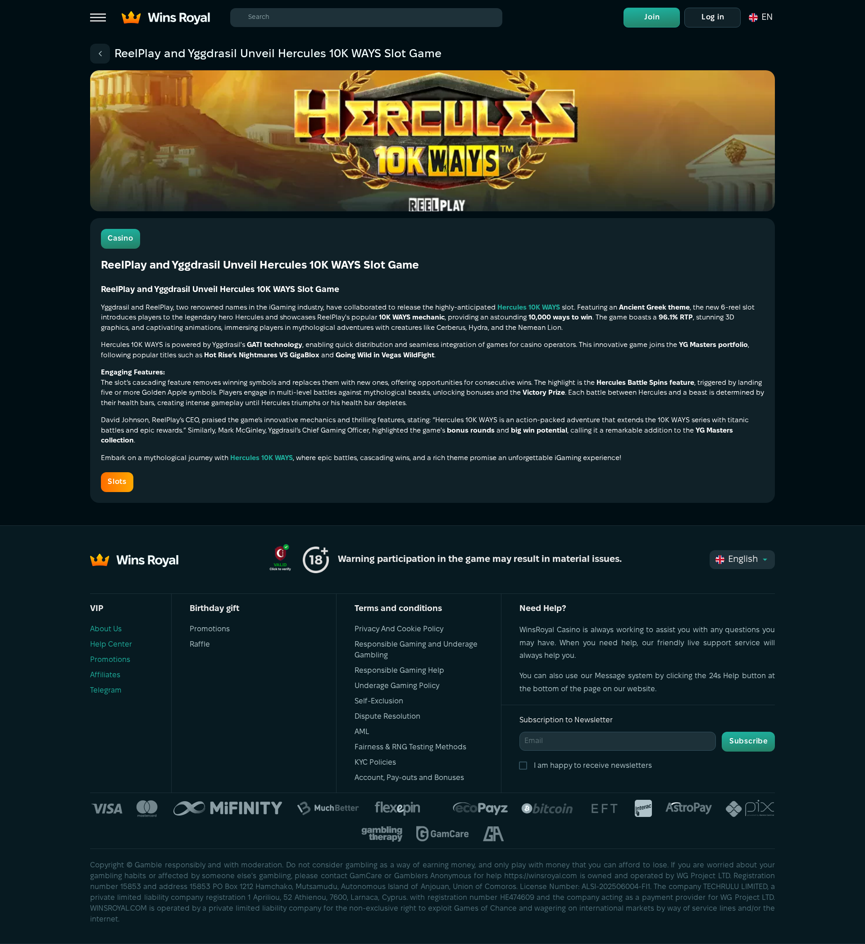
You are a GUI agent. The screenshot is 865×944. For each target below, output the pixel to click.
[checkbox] (524, 766)
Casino (120, 238)
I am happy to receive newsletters (593, 765)
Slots (117, 482)
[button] (760, 17)
